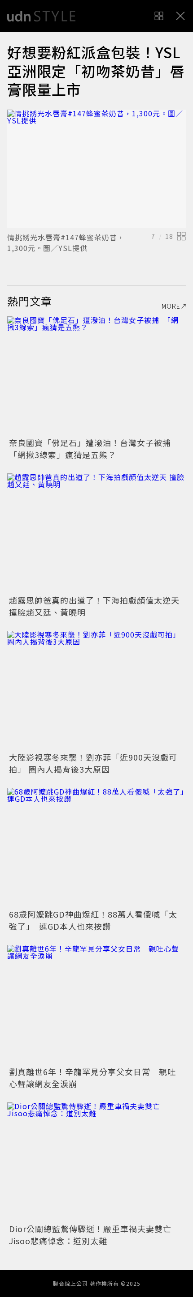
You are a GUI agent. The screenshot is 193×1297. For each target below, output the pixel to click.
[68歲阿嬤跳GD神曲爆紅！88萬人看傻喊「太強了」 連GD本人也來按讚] (96, 847)
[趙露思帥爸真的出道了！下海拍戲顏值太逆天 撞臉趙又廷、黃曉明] (96, 532)
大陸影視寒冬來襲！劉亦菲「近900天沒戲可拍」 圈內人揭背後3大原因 (93, 763)
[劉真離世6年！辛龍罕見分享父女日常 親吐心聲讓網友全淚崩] (96, 1004)
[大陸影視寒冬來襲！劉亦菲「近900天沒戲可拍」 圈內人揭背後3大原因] (96, 690)
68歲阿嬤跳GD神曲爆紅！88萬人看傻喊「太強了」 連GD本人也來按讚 (93, 920)
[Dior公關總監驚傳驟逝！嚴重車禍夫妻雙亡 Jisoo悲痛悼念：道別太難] (96, 1161)
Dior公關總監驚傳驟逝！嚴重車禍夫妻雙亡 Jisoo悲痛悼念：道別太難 (94, 1234)
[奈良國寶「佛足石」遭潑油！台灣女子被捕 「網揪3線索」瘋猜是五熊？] (96, 375)
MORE (171, 306)
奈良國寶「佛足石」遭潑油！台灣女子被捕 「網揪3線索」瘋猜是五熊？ (94, 448)
